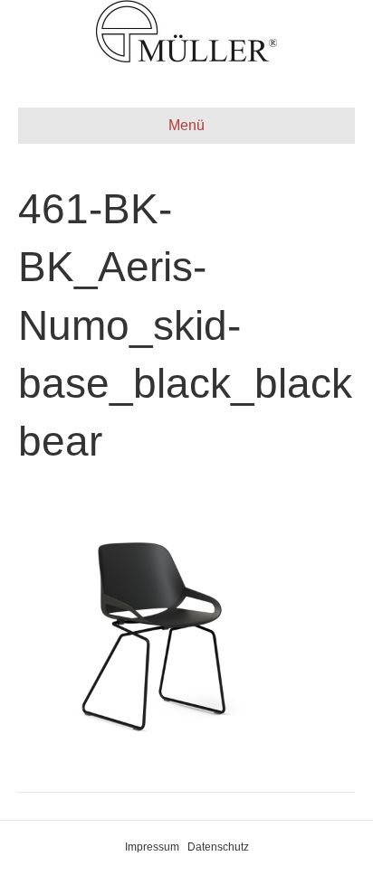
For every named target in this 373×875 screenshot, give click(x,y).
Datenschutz (218, 847)
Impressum (152, 847)
